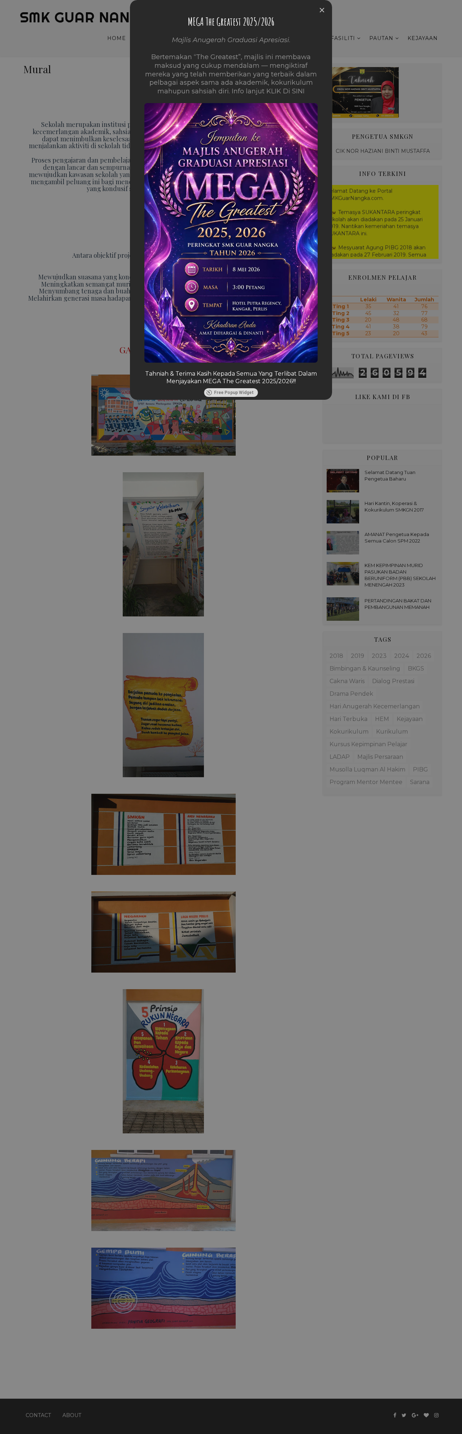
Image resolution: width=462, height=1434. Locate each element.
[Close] (322, 10)
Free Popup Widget (234, 392)
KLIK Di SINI (285, 91)
